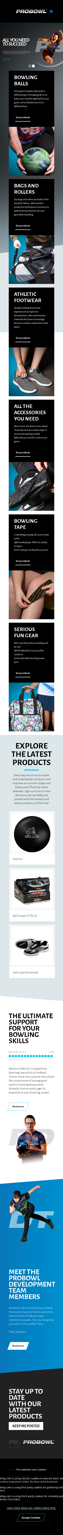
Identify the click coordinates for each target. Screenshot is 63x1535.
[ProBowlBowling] (31, 12)
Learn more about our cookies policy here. (31, 1508)
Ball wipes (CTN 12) (25, 915)
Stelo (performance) (25, 972)
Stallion (18, 859)
